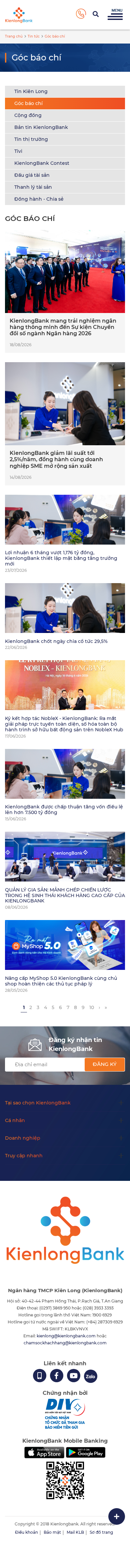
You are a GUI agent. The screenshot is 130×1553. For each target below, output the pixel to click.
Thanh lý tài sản (33, 187)
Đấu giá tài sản (32, 175)
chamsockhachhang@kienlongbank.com (65, 1342)
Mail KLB (75, 1532)
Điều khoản (26, 1532)
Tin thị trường (31, 139)
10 (91, 1007)
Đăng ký (105, 1064)
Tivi (18, 151)
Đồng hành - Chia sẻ (39, 199)
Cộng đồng (28, 115)
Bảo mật (52, 1532)
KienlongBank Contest (41, 163)
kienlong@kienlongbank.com (67, 1335)
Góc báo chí (28, 103)
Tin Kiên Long (31, 91)
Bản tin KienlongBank (41, 127)
